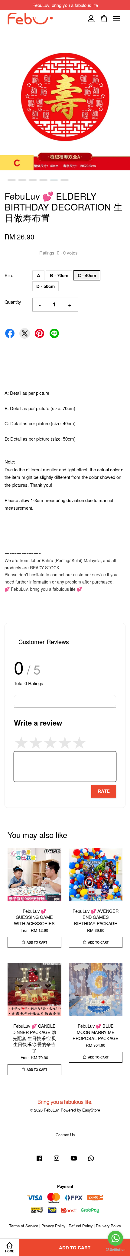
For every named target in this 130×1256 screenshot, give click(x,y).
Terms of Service (23, 1226)
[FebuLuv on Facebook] (39, 1161)
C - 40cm (87, 275)
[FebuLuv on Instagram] (56, 1161)
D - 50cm (45, 286)
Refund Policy (81, 1226)
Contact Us (65, 1134)
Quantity (13, 302)
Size (9, 275)
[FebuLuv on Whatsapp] (91, 1161)
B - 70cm (59, 275)
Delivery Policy (108, 1226)
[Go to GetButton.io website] (115, 1250)
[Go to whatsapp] (115, 1238)
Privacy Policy (53, 1226)
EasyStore (91, 1110)
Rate (104, 791)
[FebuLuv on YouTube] (74, 1161)
